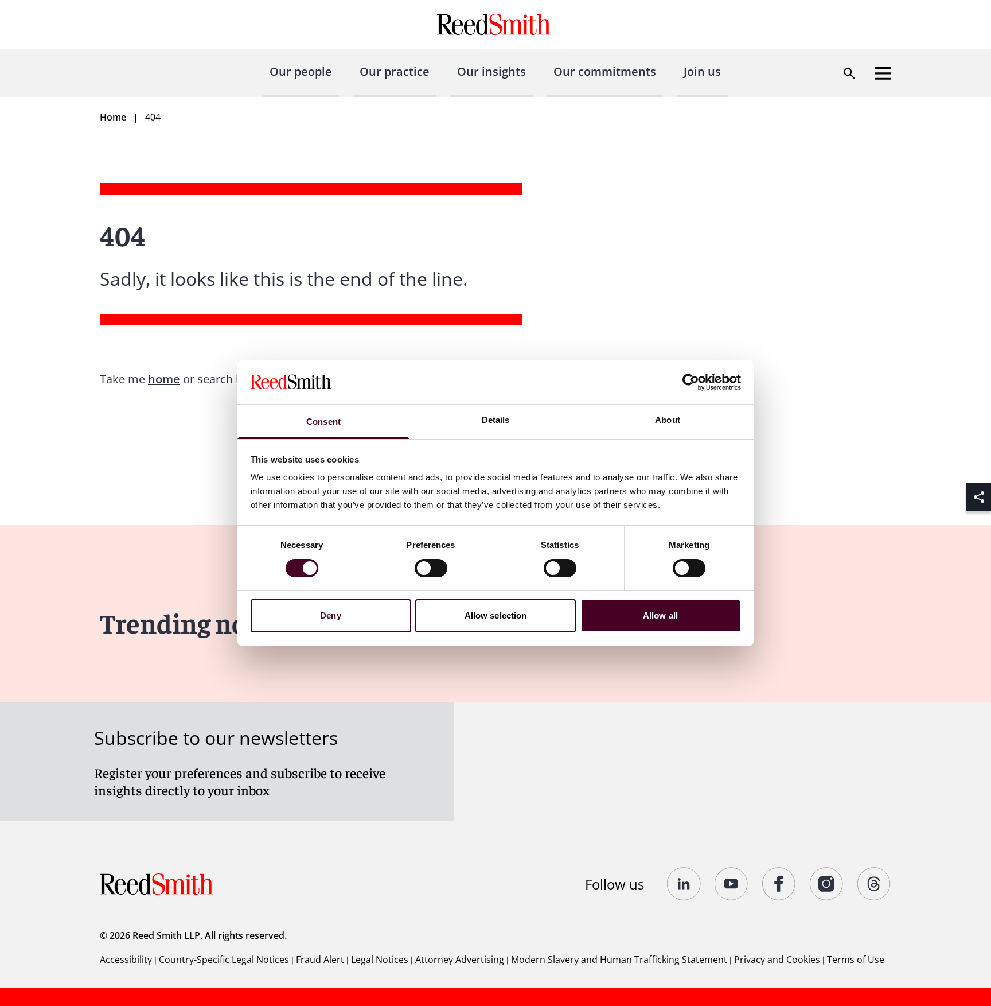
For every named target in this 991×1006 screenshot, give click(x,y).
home (164, 379)
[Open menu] (883, 73)
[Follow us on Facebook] (779, 883)
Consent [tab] (323, 421)
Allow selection (496, 615)
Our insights (491, 71)
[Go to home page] (495, 24)
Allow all (660, 615)
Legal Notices (379, 959)
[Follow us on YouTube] (731, 883)
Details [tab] (496, 420)
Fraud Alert (320, 959)
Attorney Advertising (459, 959)
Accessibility (126, 959)
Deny (330, 615)
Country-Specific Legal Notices (224, 959)
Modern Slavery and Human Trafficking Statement (619, 959)
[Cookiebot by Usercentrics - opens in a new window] (691, 382)
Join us (702, 71)
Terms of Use (855, 959)
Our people (301, 71)
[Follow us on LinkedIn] (684, 883)
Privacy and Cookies (777, 959)
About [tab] (667, 420)
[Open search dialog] (849, 73)
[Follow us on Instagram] (827, 883)
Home (113, 117)
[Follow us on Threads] (874, 883)
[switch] (431, 568)
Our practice (395, 71)
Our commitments (604, 71)
